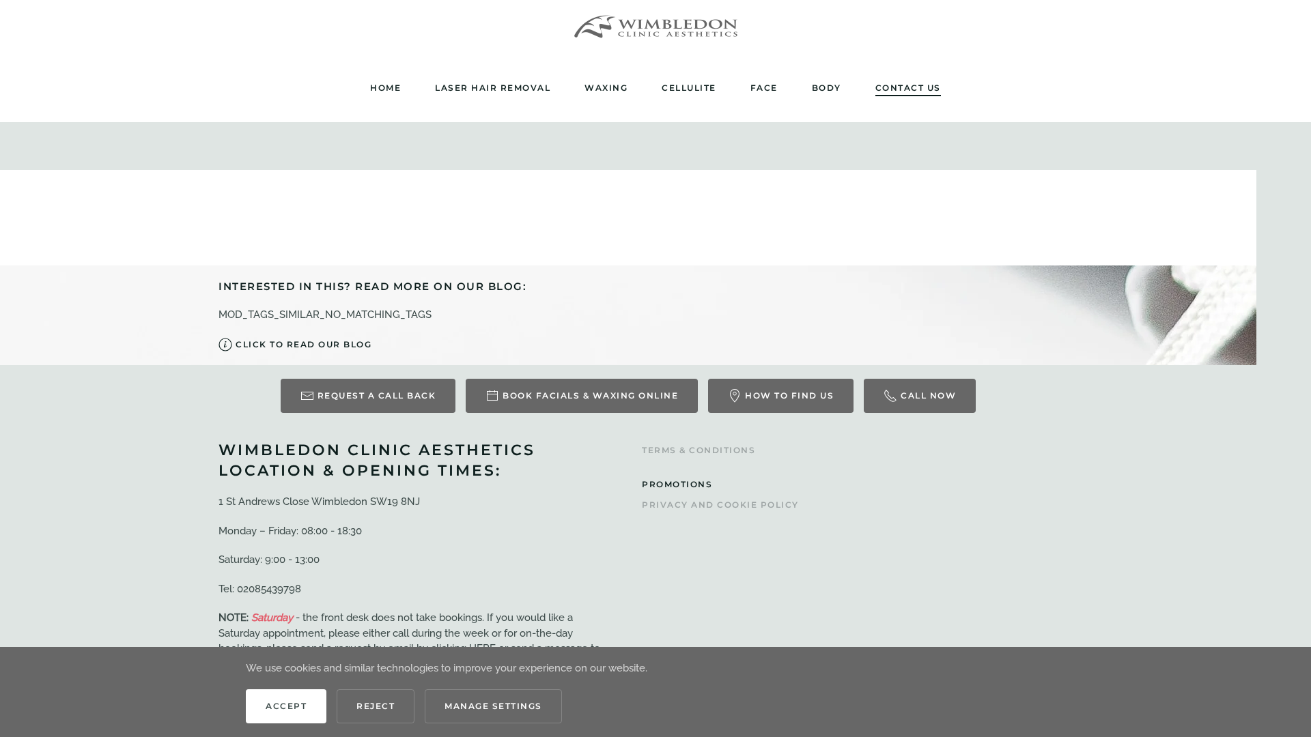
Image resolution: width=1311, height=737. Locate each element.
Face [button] (764, 88)
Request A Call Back (377, 395)
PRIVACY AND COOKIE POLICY (720, 505)
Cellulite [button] (689, 88)
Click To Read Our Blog (303, 344)
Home (385, 88)
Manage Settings (493, 706)
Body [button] (826, 88)
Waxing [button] (606, 88)
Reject (375, 706)
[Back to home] (655, 27)
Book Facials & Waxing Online (590, 395)
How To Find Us (789, 395)
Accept (286, 706)
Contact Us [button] (908, 88)
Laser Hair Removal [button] (492, 88)
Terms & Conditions (698, 450)
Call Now (928, 395)
